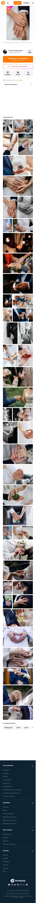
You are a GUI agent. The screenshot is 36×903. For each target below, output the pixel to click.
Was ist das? (19, 80)
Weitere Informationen (11, 84)
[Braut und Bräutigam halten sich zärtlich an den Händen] (17, 508)
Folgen (30, 52)
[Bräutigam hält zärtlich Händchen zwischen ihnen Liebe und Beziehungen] (17, 342)
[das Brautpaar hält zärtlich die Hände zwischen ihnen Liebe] (10, 442)
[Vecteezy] (3, 3)
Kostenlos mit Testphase (18, 59)
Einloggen (26, 3)
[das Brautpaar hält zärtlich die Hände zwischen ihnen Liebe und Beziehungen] (7, 126)
